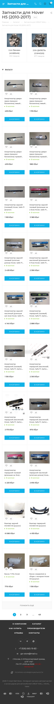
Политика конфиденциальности (29, 672)
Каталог (36, 624)
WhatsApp (33, 641)
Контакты (34, 633)
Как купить (15, 628)
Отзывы (18, 633)
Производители (36, 628)
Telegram (27, 641)
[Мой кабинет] (45, 4)
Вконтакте (20, 641)
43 (39, 614)
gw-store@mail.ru (28, 653)
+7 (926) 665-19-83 (27, 649)
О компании (19, 624)
